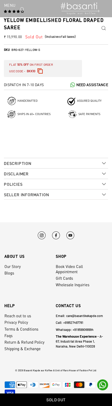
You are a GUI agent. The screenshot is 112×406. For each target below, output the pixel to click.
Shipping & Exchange (22, 348)
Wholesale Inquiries (72, 284)
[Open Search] (31, 9)
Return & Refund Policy (24, 342)
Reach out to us (17, 315)
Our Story (12, 266)
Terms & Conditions (21, 329)
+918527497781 (73, 322)
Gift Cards (64, 278)
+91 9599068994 (83, 329)
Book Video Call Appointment (69, 269)
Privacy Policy (16, 322)
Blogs (9, 273)
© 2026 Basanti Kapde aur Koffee (33, 370)
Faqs (8, 335)
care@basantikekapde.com (84, 316)
